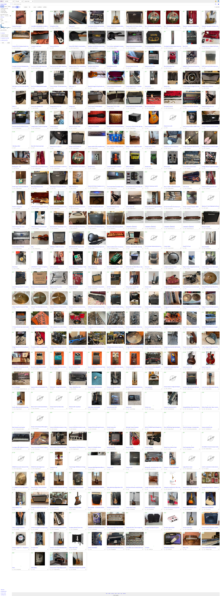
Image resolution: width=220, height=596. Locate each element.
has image (3, 9)
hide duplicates (4, 12)
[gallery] (17, 7)
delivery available (4, 36)
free (2, 20)
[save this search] (218, 4)
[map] (19, 7)
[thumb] (15, 7)
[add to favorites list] (13, 28)
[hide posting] (28, 28)
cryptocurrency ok (4, 34)
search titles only (4, 8)
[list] (13, 7)
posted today (3, 11)
